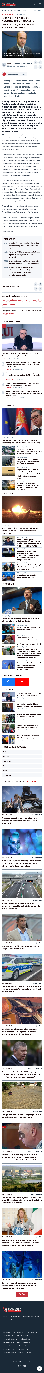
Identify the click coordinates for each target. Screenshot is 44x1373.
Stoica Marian (37, 815)
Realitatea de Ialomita (9, 1353)
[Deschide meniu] (40, 4)
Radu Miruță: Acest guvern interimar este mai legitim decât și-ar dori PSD (22, 384)
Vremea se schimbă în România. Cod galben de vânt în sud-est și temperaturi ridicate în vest (29, 486)
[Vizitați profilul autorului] (4, 65)
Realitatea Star (32, 1332)
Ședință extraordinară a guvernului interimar (26, 576)
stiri (4, 300)
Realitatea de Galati (22, 1336)
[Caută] (34, 3)
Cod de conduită (7, 1320)
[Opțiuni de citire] (39, 1368)
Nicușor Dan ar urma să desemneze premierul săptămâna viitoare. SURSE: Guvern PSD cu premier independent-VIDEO (28, 555)
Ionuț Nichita (37, 900)
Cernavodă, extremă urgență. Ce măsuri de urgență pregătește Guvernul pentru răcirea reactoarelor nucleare (22, 1200)
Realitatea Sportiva (19, 1332)
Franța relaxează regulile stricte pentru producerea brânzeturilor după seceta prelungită (19, 820)
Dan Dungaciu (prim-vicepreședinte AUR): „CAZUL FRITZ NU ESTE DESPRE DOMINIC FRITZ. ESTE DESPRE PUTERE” (29, 543)
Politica (4, 359)
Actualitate (17, 10)
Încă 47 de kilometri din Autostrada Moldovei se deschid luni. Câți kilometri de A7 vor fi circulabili (21, 906)
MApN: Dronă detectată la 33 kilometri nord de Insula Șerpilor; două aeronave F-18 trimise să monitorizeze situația (22, 271)
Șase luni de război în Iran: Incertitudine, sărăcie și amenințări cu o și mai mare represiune (20, 531)
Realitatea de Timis (8, 1349)
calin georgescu (16, 300)
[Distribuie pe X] (40, 67)
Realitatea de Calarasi (23, 1342)
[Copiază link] (36, 62)
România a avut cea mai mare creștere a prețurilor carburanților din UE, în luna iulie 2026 (23, 375)
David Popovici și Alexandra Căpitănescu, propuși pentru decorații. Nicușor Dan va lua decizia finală (24, 393)
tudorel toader (9, 304)
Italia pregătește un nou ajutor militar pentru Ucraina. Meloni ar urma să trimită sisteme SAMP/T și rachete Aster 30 (20, 1243)
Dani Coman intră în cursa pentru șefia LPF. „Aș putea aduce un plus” (21, 947)
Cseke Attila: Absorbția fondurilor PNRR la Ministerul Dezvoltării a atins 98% (21, 619)
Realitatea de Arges (8, 1346)
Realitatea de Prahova (23, 1349)
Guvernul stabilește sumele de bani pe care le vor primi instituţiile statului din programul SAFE (29, 666)
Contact (5, 1316)
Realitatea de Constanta (10, 1339)
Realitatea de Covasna (24, 1346)
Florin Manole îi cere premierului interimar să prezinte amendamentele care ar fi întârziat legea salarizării (29, 641)
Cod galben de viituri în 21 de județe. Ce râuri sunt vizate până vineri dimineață (22, 1115)
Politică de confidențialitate (31, 1316)
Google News (8, 313)
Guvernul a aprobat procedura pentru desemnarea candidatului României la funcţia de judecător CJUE (19, 1285)
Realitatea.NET (7, 1332)
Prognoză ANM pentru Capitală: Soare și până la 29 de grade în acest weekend (24, 254)
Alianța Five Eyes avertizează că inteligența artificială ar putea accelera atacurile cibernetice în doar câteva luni (21, 863)
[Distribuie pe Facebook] (40, 62)
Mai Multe (22, 1294)
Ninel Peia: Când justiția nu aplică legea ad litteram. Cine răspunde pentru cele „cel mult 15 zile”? (23, 365)
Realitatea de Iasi (25, 1339)
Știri (11, 10)
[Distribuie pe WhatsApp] (36, 67)
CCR (27, 300)
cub (34, 300)
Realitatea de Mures (9, 1342)
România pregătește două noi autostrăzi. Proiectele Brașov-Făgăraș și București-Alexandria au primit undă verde (21, 1031)
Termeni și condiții (15, 1316)
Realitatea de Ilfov (8, 1336)
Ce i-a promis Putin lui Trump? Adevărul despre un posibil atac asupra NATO (29, 567)
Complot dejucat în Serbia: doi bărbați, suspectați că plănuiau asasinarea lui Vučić (24, 245)
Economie (9, 379)
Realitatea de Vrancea (25, 1353)
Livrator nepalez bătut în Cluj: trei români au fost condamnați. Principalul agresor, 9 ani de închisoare (22, 989)
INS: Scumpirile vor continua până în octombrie (28, 628)
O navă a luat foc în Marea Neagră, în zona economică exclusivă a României (24, 262)
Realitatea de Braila (23, 64)
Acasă (5, 10)
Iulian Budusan (36, 1194)
